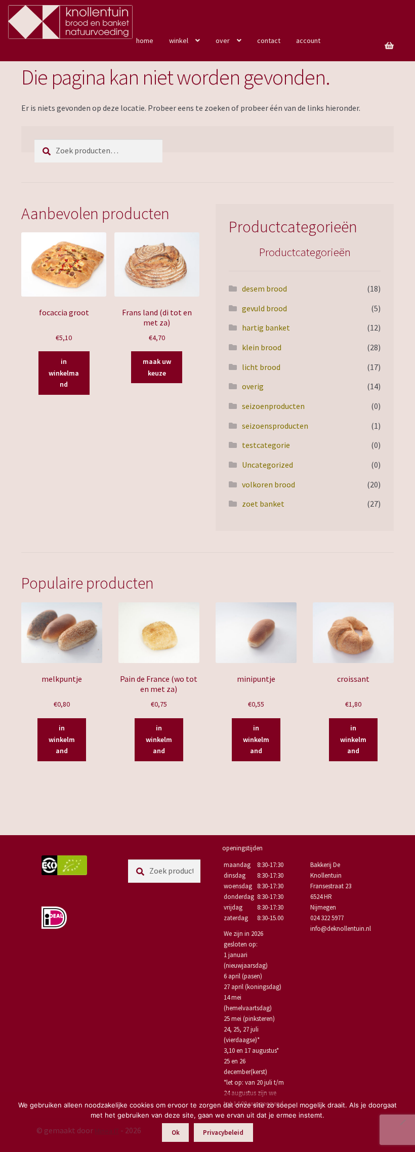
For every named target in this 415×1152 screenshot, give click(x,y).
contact (268, 40)
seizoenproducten (273, 406)
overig (253, 386)
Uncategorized (267, 465)
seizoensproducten (275, 426)
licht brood (261, 367)
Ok (176, 1132)
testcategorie (266, 445)
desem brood (264, 288)
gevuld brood (264, 308)
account (308, 40)
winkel (178, 40)
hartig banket (266, 327)
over (223, 40)
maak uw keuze (157, 367)
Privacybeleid (223, 1132)
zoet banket (263, 504)
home (144, 40)
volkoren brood (268, 484)
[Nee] (402, 1122)
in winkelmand (64, 373)
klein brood (261, 347)
